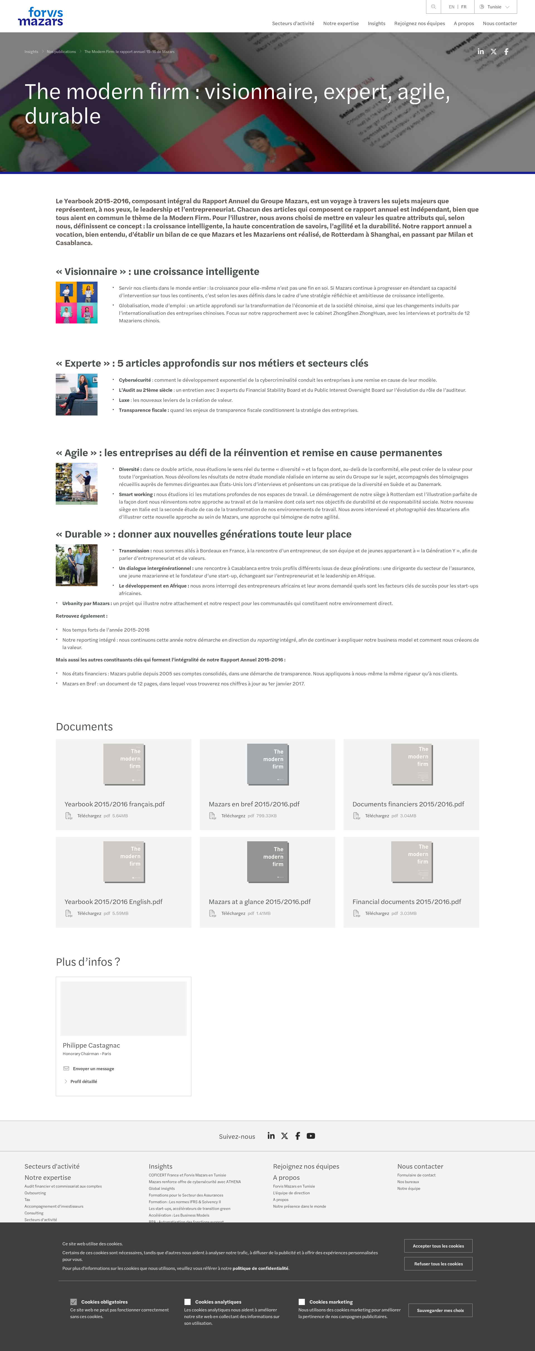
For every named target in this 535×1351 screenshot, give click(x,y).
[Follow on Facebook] (298, 1136)
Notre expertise (341, 23)
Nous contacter (500, 23)
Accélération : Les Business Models (179, 1215)
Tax (27, 1199)
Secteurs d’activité (41, 1219)
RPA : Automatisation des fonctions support (186, 1221)
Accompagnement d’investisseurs (54, 1206)
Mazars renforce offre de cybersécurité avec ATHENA (195, 1181)
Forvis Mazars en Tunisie (294, 1186)
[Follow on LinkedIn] (271, 1136)
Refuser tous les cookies (438, 1263)
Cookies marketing (331, 1301)
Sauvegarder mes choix (440, 1310)
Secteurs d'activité (293, 23)
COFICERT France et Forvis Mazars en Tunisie (187, 1175)
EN (451, 6)
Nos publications (61, 51)
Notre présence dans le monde (299, 1206)
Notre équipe (408, 1188)
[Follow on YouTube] (311, 1136)
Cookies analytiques (218, 1301)
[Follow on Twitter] (285, 1136)
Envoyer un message (93, 1068)
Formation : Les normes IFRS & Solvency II (185, 1201)
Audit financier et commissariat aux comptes (63, 1186)
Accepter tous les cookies (438, 1246)
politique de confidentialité (260, 1268)
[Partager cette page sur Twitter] (493, 51)
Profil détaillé (83, 1081)
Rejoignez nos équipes (419, 23)
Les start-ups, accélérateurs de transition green (189, 1208)
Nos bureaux (408, 1181)
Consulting (34, 1212)
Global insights (162, 1188)
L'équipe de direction (291, 1192)
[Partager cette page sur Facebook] (506, 51)
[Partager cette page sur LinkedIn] (480, 51)
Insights (376, 23)
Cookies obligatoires (104, 1301)
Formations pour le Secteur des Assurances (186, 1195)
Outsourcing (35, 1192)
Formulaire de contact (416, 1175)
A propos (464, 23)
